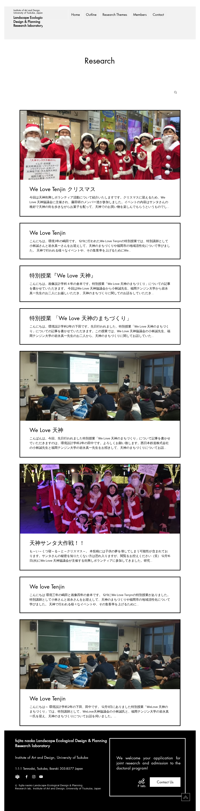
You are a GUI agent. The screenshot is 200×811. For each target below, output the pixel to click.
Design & (20, 21)
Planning (34, 21)
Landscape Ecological (29, 17)
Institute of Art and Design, (27, 10)
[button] (175, 92)
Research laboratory (28, 25)
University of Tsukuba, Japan (28, 12)
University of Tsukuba (72, 757)
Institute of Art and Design (34, 757)
